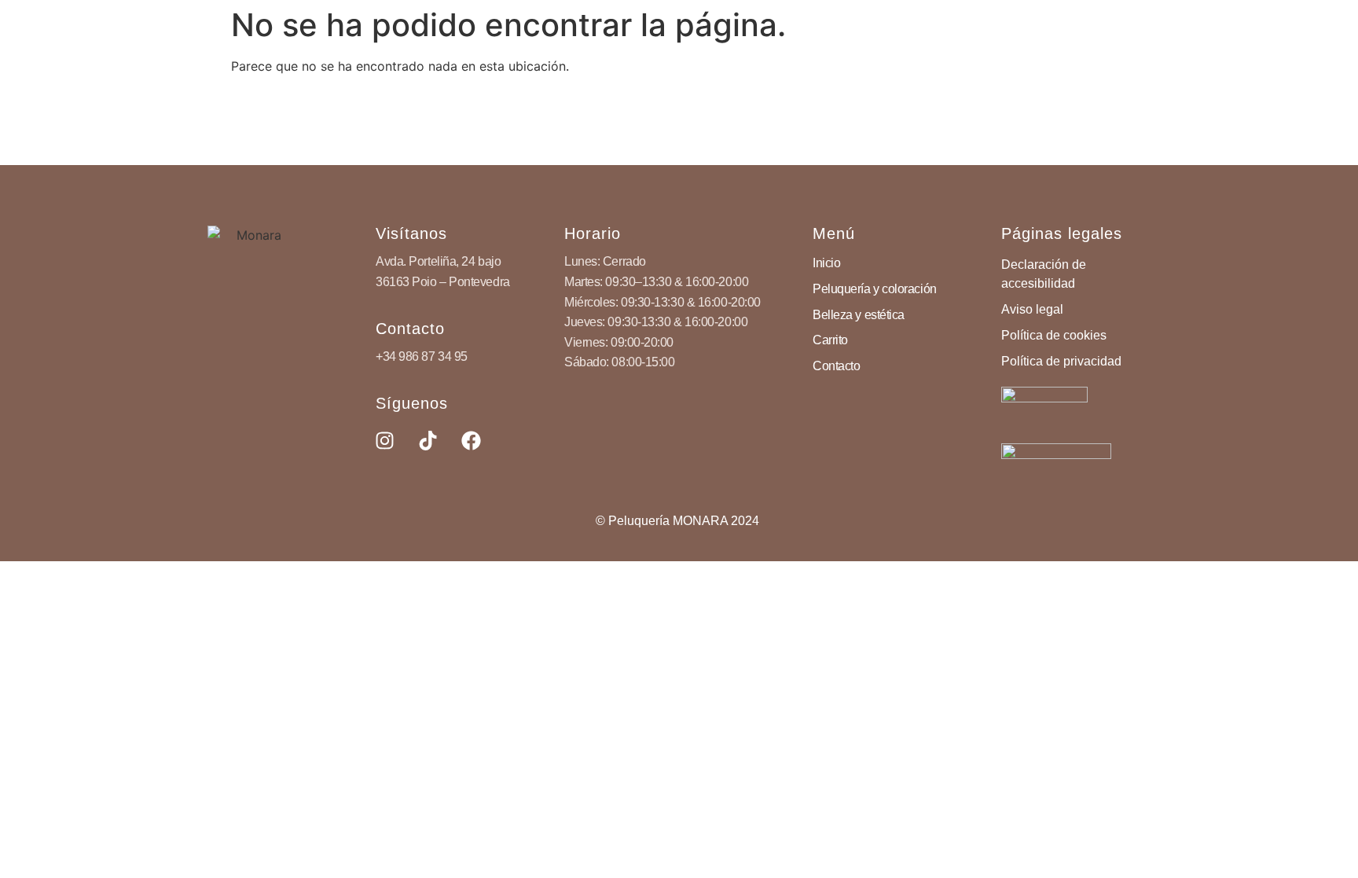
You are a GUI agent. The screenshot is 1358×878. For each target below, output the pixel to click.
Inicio (826, 263)
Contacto (836, 366)
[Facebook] (470, 441)
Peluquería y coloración (875, 289)
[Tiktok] (427, 441)
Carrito (830, 340)
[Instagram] (384, 441)
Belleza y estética (859, 314)
